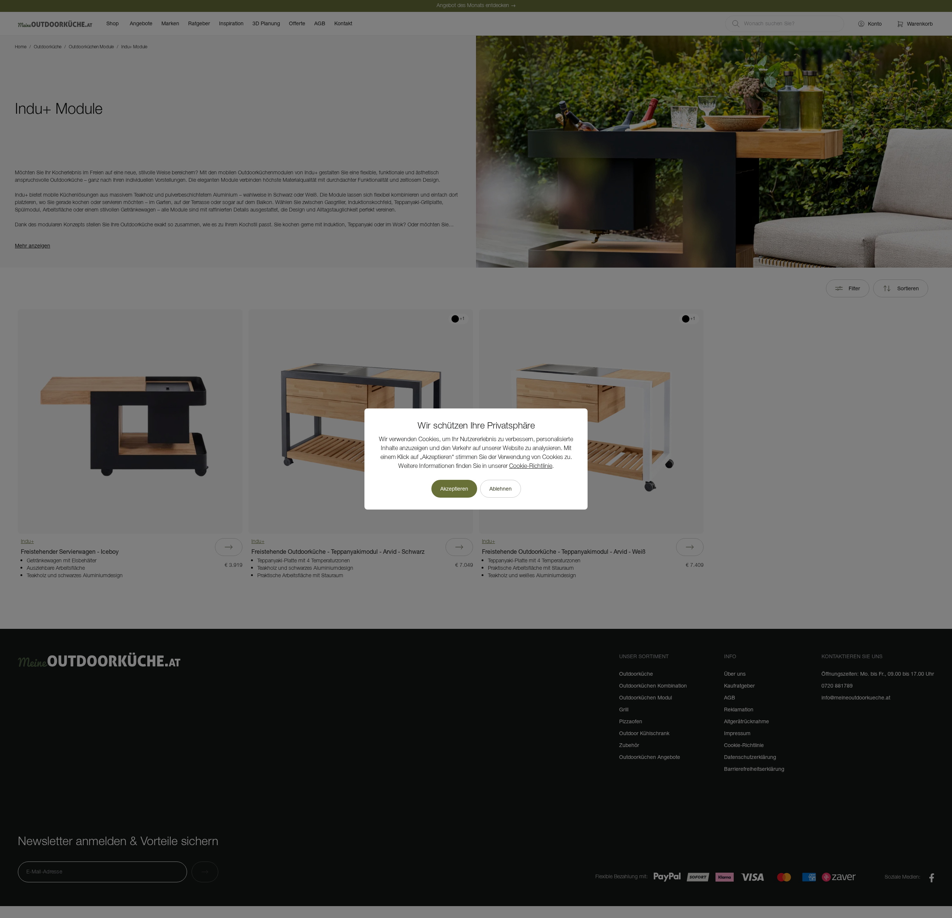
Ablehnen (500, 489)
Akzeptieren (454, 489)
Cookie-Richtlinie (530, 466)
